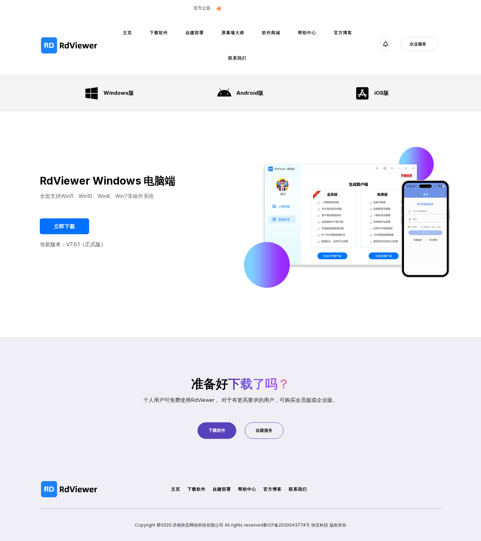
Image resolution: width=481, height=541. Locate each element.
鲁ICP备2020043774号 (286, 525)
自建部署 (195, 32)
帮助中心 (307, 32)
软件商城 (271, 32)
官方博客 (343, 32)
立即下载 (282, 8)
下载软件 (159, 32)
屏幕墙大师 (232, 32)
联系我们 (237, 58)
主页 (127, 32)
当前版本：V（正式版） (73, 244)
